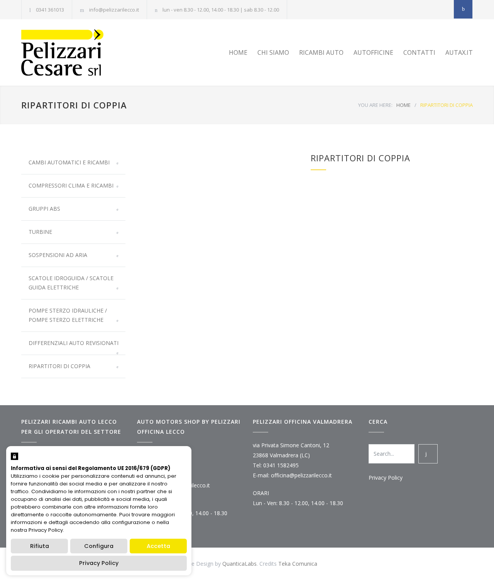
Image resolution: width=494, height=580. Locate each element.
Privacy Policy (386, 477)
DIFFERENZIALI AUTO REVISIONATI (73, 343)
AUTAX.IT (459, 52)
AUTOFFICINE (373, 52)
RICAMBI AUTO (321, 52)
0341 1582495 (281, 465)
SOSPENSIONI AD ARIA (58, 255)
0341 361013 (50, 9)
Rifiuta (39, 546)
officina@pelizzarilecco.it (301, 475)
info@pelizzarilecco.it (114, 9)
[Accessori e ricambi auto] (92, 52)
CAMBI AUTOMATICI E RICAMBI (69, 162)
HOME (238, 52)
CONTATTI (419, 52)
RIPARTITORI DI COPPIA (59, 366)
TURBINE (40, 231)
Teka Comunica (297, 563)
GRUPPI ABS (44, 208)
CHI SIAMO (273, 52)
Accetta (158, 546)
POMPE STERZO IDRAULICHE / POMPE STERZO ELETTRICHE (68, 315)
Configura (98, 546)
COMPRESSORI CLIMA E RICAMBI (71, 185)
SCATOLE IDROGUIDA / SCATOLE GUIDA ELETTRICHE (71, 282)
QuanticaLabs (239, 563)
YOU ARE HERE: (375, 104)
